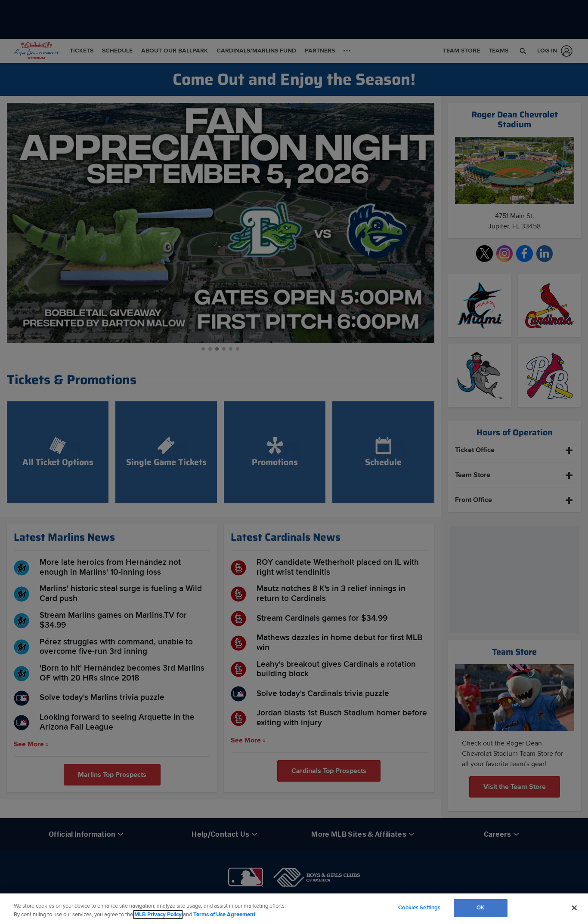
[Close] (574, 907)
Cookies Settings (419, 907)
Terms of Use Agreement (224, 914)
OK (480, 907)
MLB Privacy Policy (158, 914)
